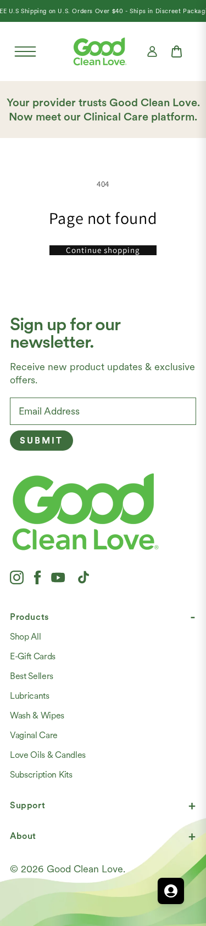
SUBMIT (41, 440)
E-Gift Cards (32, 656)
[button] (25, 51)
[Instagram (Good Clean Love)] (17, 577)
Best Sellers (31, 676)
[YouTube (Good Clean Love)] (58, 577)
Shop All (25, 636)
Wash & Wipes (37, 715)
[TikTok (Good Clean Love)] (83, 577)
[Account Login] (152, 51)
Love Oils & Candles (48, 755)
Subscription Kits (41, 774)
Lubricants (29, 696)
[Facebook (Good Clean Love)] (37, 577)
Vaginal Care (34, 735)
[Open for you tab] (171, 891)
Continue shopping (103, 250)
